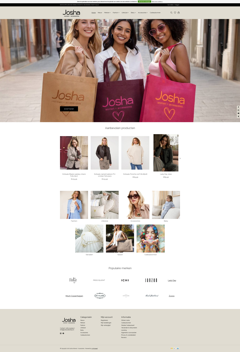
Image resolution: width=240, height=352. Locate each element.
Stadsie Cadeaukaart (127, 325)
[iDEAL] (172, 348)
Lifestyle (104, 221)
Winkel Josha (125, 320)
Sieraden (89, 255)
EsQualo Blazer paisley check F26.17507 (74, 175)
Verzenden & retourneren (129, 327)
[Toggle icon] (171, 12)
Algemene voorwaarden (128, 332)
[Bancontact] (175, 348)
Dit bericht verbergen (144, 1)
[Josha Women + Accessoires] (71, 12)
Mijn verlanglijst (105, 325)
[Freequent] (99, 280)
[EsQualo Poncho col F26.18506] (135, 152)
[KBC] (178, 348)
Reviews (123, 337)
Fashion (74, 221)
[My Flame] (100, 295)
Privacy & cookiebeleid (128, 335)
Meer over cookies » (157, 1)
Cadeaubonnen (155, 12)
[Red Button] (152, 295)
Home (94, 12)
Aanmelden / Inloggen (173, 5)
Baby (166, 221)
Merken (82, 323)
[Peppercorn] (126, 295)
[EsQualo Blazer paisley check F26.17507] (74, 152)
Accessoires (135, 221)
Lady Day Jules (166, 174)
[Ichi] (125, 280)
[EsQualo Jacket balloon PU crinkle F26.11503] (105, 152)
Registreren (104, 320)
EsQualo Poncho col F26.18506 (135, 174)
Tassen (120, 255)
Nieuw (100, 12)
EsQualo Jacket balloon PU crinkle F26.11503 (104, 175)
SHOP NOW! (69, 109)
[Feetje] (73, 280)
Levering (124, 330)
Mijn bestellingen (106, 323)
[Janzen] (151, 280)
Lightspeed (95, 348)
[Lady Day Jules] (166, 152)
